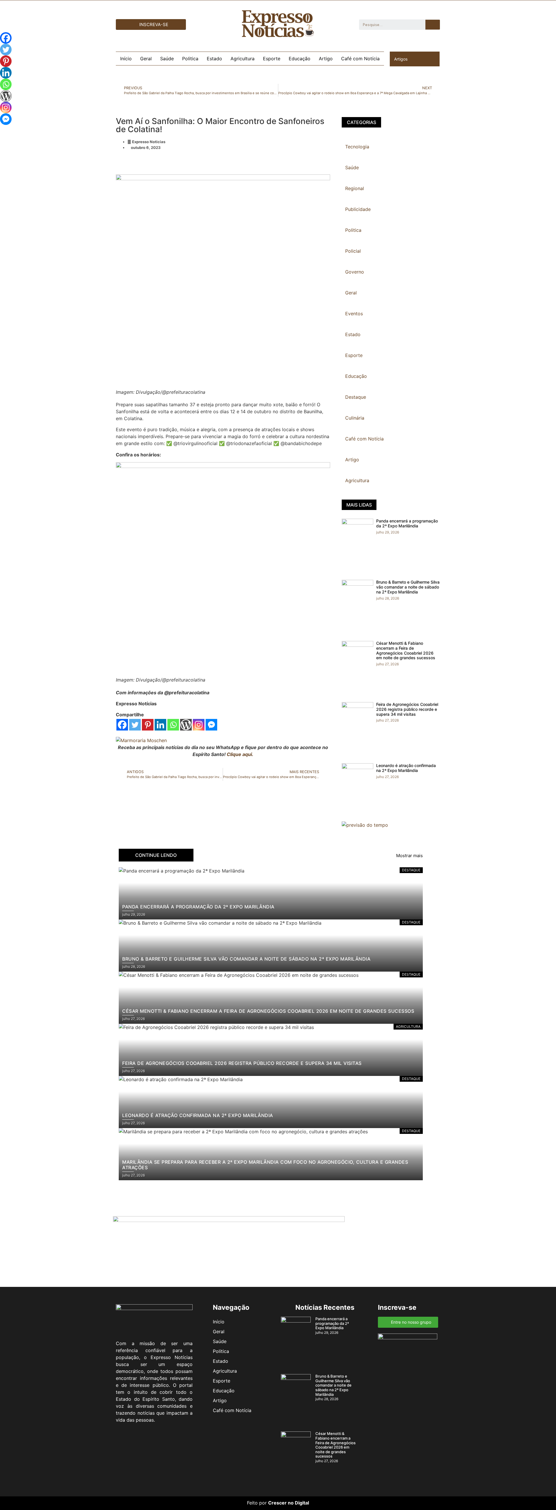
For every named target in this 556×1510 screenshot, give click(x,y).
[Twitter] (135, 725)
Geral (146, 58)
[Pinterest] (147, 725)
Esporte (271, 58)
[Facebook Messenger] (211, 725)
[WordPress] (186, 725)
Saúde (167, 58)
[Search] (432, 25)
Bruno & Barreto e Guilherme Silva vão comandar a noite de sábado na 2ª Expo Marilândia (408, 587)
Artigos (400, 59)
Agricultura (243, 58)
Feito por (257, 1503)
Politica (190, 58)
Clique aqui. (240, 754)
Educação (299, 58)
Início (126, 58)
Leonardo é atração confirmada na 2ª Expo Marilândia (406, 768)
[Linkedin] (160, 725)
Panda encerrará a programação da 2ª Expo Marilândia (407, 523)
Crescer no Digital (288, 1503)
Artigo (326, 58)
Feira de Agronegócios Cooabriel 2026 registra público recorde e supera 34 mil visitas (407, 709)
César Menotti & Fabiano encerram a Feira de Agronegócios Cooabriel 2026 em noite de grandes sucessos (405, 650)
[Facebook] (122, 725)
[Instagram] (198, 725)
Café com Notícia (360, 58)
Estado (214, 58)
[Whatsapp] (173, 725)
